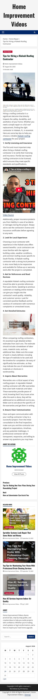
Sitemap (28, 695)
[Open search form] (34, 32)
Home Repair (7, 51)
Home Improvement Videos (19, 15)
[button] (3, 32)
